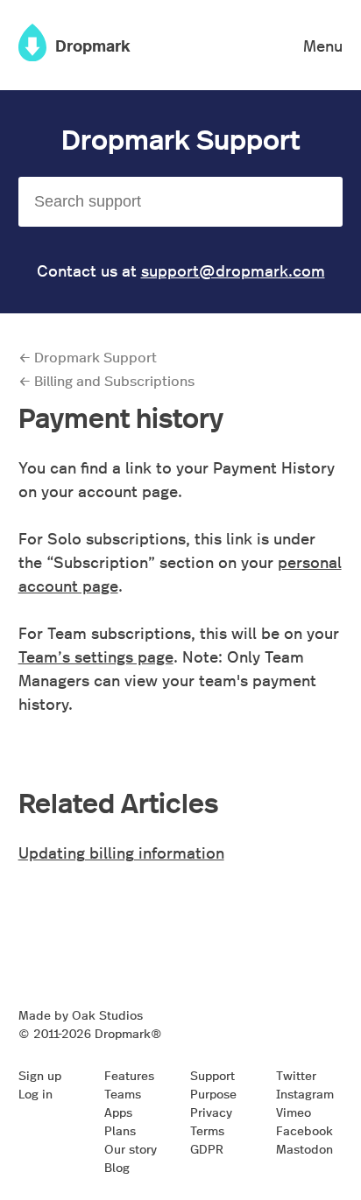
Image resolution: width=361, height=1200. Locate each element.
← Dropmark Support (87, 357)
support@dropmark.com (233, 270)
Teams (122, 1093)
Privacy (211, 1111)
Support (212, 1075)
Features (129, 1075)
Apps (118, 1111)
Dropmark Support (180, 137)
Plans (120, 1130)
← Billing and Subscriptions (106, 380)
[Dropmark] (32, 55)
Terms (207, 1130)
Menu (323, 45)
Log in (35, 1093)
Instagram (305, 1093)
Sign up (39, 1075)
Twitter (296, 1075)
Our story (130, 1148)
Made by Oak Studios (80, 1014)
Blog (117, 1166)
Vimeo (293, 1111)
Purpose (213, 1093)
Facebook (304, 1130)
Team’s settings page (95, 656)
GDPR (206, 1148)
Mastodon (304, 1148)
